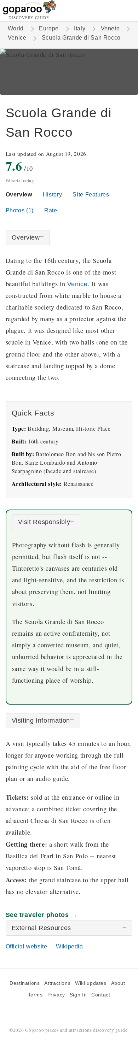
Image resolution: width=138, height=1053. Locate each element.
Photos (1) (20, 210)
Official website (26, 946)
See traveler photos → (41, 914)
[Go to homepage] (29, 12)
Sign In (78, 995)
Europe (49, 28)
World (16, 28)
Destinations (25, 983)
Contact (100, 995)
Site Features (91, 195)
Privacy (56, 995)
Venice (17, 38)
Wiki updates (90, 983)
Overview (19, 195)
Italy (79, 28)
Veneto (110, 28)
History (52, 195)
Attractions (57, 983)
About (118, 983)
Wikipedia (69, 946)
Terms (35, 995)
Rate (50, 210)
